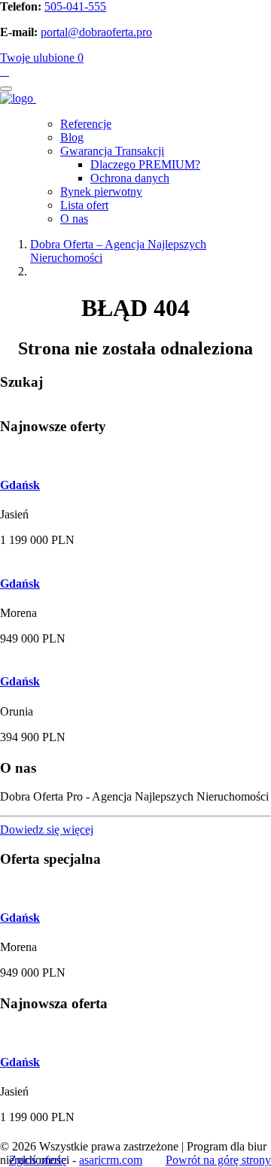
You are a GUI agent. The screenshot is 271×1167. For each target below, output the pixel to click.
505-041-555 (75, 6)
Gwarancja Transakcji (112, 150)
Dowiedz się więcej (46, 829)
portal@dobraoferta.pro (96, 32)
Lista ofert (84, 205)
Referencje (85, 123)
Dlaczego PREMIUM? (145, 164)
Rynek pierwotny (101, 191)
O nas (74, 218)
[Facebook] (4, 71)
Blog (72, 137)
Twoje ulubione (42, 57)
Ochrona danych (129, 178)
